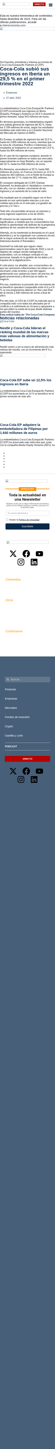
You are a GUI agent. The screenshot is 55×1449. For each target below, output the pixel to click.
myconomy (11, 586)
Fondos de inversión (17, 717)
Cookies (10, 622)
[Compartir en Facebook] (7, 453)
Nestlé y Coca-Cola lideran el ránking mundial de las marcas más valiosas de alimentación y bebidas (24, 334)
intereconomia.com (14, 25)
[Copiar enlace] (7, 467)
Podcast (11, 746)
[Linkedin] (34, 562)
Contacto (10, 606)
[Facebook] (26, 554)
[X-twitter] (13, 554)
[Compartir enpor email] (7, 464)
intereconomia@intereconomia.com (25, 639)
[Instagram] (21, 562)
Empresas (11, 92)
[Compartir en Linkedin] (7, 458)
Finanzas (10, 689)
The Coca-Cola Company (40, 314)
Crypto (9, 726)
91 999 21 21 (13, 644)
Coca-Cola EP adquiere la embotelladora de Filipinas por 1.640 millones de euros (24, 429)
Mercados (11, 707)
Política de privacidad (17, 617)
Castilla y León (14, 735)
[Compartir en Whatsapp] (7, 461)
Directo (39, 4)
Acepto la (24, 519)
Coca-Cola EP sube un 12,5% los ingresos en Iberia (25, 382)
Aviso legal (12, 611)
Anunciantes (12, 591)
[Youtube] (39, 554)
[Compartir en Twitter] (7, 456)
